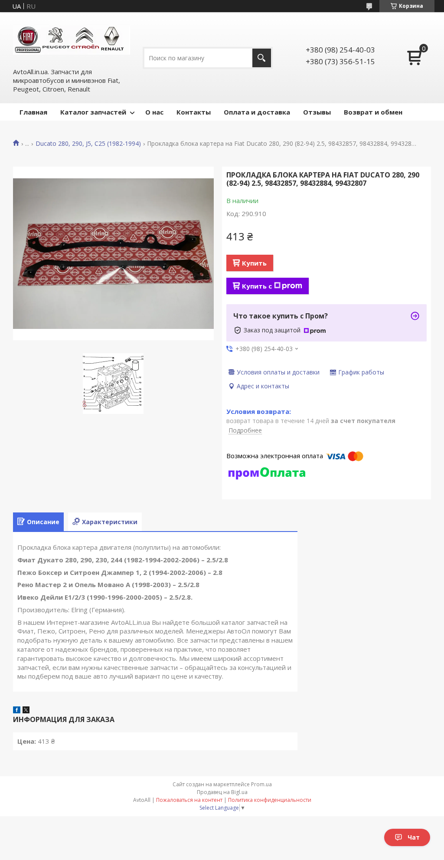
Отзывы (317, 112)
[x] (26, 710)
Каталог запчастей (93, 112)
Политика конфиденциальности (269, 800)
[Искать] (261, 58)
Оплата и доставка (257, 112)
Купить (254, 263)
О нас (154, 112)
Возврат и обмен (373, 112)
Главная (33, 112)
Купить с (257, 286)
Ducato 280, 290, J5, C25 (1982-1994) (88, 144)
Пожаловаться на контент (189, 800)
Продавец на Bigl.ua (222, 792)
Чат (414, 837)
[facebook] (16, 710)
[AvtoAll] (71, 39)
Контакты (193, 112)
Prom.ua (261, 784)
